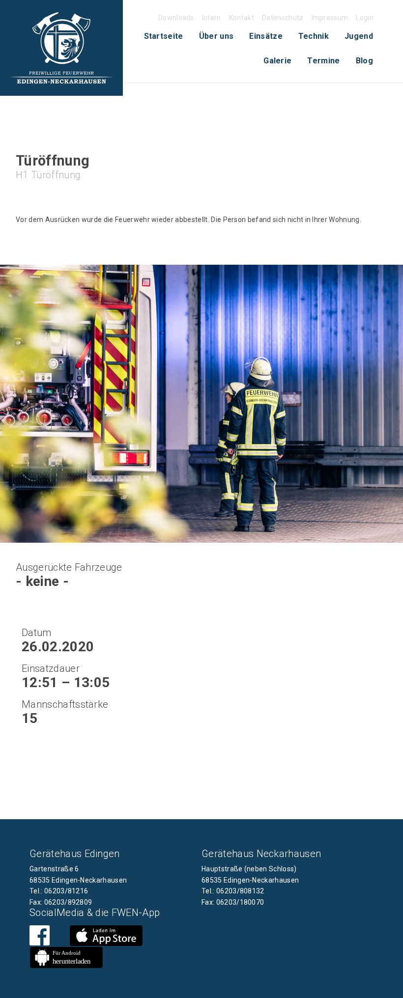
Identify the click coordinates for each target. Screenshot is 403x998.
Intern (211, 18)
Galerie (277, 60)
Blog (364, 60)
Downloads (176, 18)
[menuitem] (163, 36)
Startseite (163, 36)
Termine (323, 60)
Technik (313, 36)
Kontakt (241, 18)
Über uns (216, 36)
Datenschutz (283, 18)
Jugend (359, 36)
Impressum (330, 18)
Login (365, 18)
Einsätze (266, 36)
